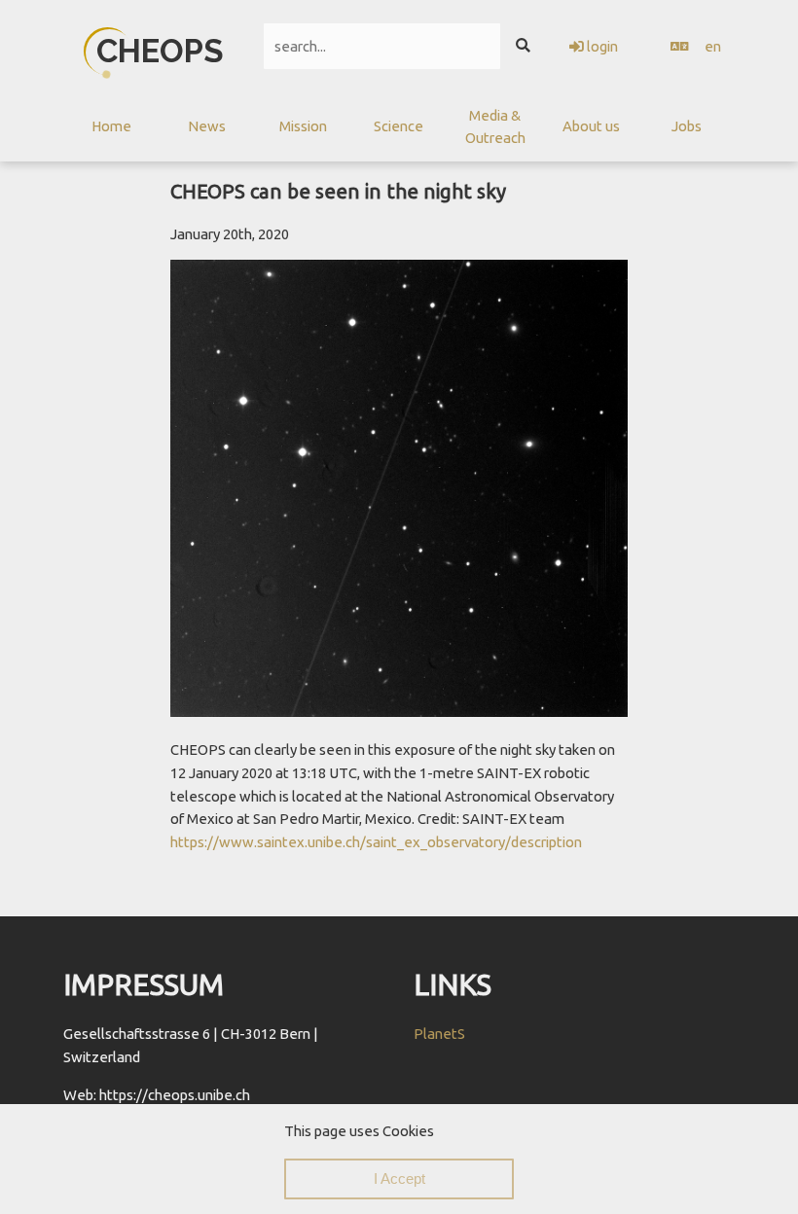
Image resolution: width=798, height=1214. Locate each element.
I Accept (399, 1179)
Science (398, 126)
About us (591, 126)
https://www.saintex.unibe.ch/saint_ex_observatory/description (376, 842)
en (713, 46)
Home (111, 126)
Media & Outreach (495, 127)
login (601, 46)
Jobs (686, 126)
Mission (303, 126)
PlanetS (439, 1033)
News (207, 126)
